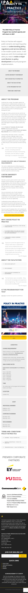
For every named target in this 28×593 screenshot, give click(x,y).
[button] (26, 2)
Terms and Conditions (7, 565)
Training (7, 19)
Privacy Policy (6, 563)
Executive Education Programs (16, 19)
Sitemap (4, 566)
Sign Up (23, 556)
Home (3, 19)
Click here (3, 295)
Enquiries (5, 568)
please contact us (23, 210)
